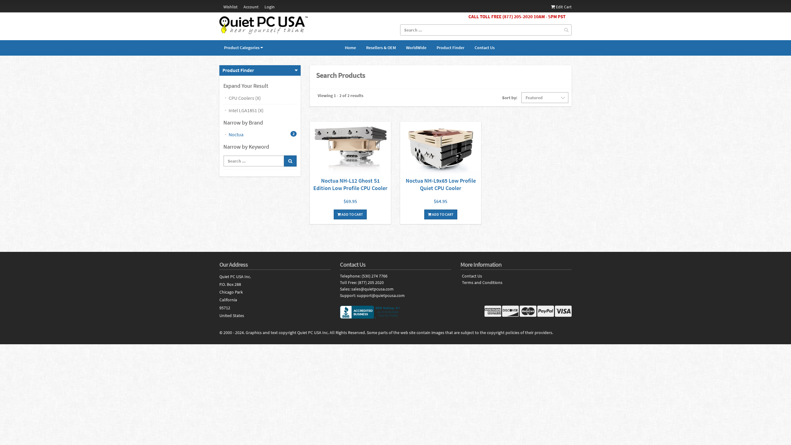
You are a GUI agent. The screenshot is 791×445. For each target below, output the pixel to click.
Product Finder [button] (238, 70)
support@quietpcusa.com (381, 295)
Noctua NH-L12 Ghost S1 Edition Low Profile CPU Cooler (350, 184)
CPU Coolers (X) (245, 98)
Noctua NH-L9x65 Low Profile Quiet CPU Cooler (441, 184)
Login (269, 7)
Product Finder (450, 47)
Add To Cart (352, 214)
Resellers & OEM (381, 47)
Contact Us (485, 47)
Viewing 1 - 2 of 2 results (340, 95)
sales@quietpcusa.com (372, 289)
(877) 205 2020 (371, 282)
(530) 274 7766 (374, 276)
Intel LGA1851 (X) (246, 110)
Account (251, 7)
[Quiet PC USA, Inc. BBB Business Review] (395, 312)
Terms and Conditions (482, 282)
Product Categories (242, 47)
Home (350, 47)
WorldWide (416, 47)
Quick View (350, 149)
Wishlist (230, 7)
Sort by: (509, 97)
